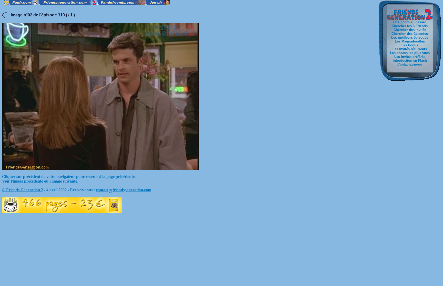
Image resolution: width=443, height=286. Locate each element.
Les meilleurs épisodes (409, 37)
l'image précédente (27, 181)
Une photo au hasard (409, 22)
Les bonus (409, 45)
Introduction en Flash (410, 60)
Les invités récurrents (409, 49)
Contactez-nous (409, 64)
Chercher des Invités (410, 30)
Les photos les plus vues (410, 53)
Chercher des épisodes (409, 34)
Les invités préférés (409, 57)
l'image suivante (63, 181)
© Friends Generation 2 (22, 190)
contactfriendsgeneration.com (123, 190)
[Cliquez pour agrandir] (100, 169)
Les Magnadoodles (410, 41)
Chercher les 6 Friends (410, 26)
